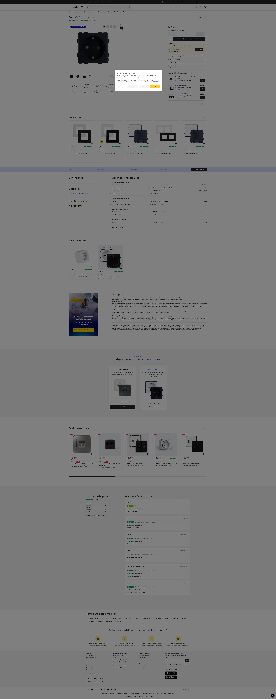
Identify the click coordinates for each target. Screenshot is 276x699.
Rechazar (144, 86)
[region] (138, 80)
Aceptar (155, 86)
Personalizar (133, 86)
